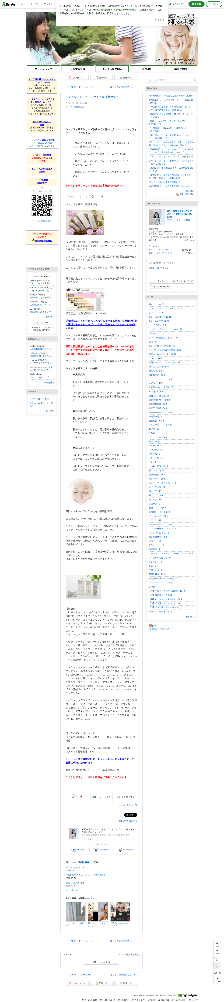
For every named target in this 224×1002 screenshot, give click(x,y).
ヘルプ (194, 1000)
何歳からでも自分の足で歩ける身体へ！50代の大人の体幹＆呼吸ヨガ (42, 297)
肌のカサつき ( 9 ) (157, 470)
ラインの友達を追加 (42, 221)
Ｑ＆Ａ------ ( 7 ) (157, 545)
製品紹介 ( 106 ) (156, 420)
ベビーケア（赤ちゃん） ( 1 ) (162, 483)
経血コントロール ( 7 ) (159, 512)
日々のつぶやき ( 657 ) (159, 366)
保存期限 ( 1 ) (155, 549)
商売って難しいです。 (76, 882)
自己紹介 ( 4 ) (155, 333)
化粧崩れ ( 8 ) (155, 453)
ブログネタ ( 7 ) (156, 570)
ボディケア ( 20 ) (157, 478)
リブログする (128, 797)
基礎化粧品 (79, 106)
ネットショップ (43, 68)
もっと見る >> (72, 890)
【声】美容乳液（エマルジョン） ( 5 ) (166, 607)
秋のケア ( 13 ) (156, 499)
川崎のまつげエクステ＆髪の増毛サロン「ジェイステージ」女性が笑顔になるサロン (42, 356)
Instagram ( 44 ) (156, 391)
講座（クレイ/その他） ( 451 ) (163, 354)
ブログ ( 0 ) (154, 586)
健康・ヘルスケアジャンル (160, 253)
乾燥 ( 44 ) (154, 441)
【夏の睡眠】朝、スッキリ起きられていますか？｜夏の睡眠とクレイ (170, 136)
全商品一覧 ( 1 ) (156, 416)
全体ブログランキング (158, 249)
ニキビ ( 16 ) (154, 429)
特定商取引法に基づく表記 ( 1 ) (163, 578)
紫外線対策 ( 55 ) (157, 474)
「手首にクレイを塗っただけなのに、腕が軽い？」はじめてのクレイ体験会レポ (170, 108)
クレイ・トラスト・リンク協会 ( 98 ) (166, 329)
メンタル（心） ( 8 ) (158, 516)
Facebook (104, 849)
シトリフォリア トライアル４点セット (93, 96)
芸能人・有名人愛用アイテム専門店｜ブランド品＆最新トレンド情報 (42, 283)
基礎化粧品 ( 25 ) (157, 574)
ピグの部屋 (185, 220)
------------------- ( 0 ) (161, 379)
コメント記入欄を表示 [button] (128, 954)
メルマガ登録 (77, 68)
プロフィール (172, 220)
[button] (217, 979)
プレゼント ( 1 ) (156, 562)
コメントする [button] (104, 797)
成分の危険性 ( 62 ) (158, 404)
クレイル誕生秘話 (112, 68)
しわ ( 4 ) (153, 462)
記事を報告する (130, 820)
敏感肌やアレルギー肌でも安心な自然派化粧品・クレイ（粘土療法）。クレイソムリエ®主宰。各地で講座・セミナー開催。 (112, 38)
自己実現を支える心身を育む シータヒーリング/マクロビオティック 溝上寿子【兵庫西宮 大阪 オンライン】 (42, 311)
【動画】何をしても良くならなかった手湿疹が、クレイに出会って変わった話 (170, 176)
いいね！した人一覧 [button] (127, 805)
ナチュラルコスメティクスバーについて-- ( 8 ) (171, 553)
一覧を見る (189, 191)
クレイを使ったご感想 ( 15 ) (162, 345)
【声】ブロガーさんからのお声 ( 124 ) (167, 590)
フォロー (91, 839)
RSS (154, 626)
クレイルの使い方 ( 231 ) (160, 317)
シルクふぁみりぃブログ (42, 377)
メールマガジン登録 (39, 398)
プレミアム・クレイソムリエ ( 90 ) (165, 308)
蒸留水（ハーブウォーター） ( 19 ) (165, 362)
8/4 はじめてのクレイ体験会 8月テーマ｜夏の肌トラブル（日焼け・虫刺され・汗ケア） (171, 144)
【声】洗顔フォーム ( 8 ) (160, 595)
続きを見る (189, 240)
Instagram (128, 849)
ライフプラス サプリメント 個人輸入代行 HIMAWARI (42, 363)
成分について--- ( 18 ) (159, 400)
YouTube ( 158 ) (156, 383)
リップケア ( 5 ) (156, 449)
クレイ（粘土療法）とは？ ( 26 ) (164, 337)
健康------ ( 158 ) (157, 507)
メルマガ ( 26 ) (156, 541)
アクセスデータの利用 (144, 1000)
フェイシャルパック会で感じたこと (165, 182)
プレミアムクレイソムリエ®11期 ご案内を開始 (171, 156)
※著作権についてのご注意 (159, 629)
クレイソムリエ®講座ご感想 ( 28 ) (165, 350)
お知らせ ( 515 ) (156, 370)
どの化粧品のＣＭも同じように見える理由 (86, 875)
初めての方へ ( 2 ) (157, 304)
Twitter (80, 849)
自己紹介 (146, 68)
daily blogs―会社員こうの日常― (42, 290)
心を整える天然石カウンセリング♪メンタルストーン (42, 370)
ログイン (214, 4)
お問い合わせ (109, 1000)
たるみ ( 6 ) (154, 433)
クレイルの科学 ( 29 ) (159, 321)
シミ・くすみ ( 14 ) (158, 437)
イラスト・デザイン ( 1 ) (160, 611)
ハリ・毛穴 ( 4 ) (156, 458)
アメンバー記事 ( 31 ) (159, 532)
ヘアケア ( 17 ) (155, 520)
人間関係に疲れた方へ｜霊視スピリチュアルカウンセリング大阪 (42, 348)
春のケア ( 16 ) (155, 491)
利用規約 (125, 1000)
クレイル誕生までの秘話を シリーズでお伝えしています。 (42, 142)
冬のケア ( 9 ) (155, 503)
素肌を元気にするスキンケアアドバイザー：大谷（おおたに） (179, 213)
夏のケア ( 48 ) (156, 495)
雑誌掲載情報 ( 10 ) (158, 537)
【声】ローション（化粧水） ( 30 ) (165, 599)
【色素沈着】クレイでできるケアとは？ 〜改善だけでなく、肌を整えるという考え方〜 (171, 151)
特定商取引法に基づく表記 (173, 1000)
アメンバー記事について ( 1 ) (162, 528)
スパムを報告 (91, 1000)
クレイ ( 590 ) (155, 358)
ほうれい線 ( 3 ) (156, 445)
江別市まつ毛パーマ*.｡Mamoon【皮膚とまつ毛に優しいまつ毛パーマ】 (42, 304)
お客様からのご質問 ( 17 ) (161, 387)
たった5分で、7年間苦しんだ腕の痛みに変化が (171, 95)
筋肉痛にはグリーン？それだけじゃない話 (169, 186)
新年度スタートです (75, 867)
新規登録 (196, 4)
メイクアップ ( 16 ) (158, 487)
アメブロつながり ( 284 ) (160, 557)
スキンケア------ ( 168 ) (160, 424)
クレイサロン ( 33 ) (158, 325)
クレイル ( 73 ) (156, 312)
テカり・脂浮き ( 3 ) (158, 466)
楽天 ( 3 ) (153, 566)
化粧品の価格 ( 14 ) (158, 408)
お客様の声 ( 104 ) (157, 375)
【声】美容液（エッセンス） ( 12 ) (165, 603)
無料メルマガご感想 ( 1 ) (160, 395)
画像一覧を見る (187, 194)
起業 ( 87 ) (153, 341)
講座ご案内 (180, 68)
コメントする (103, 962)
